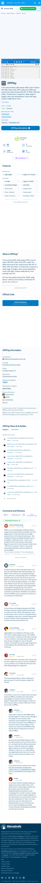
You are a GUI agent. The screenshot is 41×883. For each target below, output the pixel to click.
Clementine (9, 400)
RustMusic (10, 452)
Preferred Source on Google (10, 873)
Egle (8, 464)
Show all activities (11, 498)
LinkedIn (5, 855)
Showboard (10, 476)
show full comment (20, 557)
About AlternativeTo (7, 868)
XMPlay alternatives (19, 128)
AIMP (8, 397)
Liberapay (17, 857)
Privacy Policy (5, 864)
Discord (23, 851)
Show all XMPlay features (20, 202)
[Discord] (2, 878)
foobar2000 (9, 395)
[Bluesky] (13, 878)
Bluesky (22, 853)
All (5, 515)
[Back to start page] (3, 3)
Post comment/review (32, 515)
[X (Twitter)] (6, 878)
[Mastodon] (9, 878)
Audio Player (5, 114)
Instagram (34, 853)
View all (4, 402)
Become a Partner (7, 870)
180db (28, 480)
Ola (15, 836)
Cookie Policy (5, 866)
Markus (21, 836)
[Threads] (17, 878)
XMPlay (16, 438)
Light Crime (30, 486)
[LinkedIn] (24, 878)
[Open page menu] (39, 3)
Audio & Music (6, 388)
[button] (5, 102)
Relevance (16, 515)
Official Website (20, 303)
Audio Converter (6, 117)
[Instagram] (20, 878)
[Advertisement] (20, 37)
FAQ (2, 859)
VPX (32, 468)
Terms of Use (5, 862)
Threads (28, 853)
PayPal (24, 857)
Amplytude (10, 458)
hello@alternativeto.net (9, 851)
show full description (20, 288)
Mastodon (16, 853)
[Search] (34, 3)
